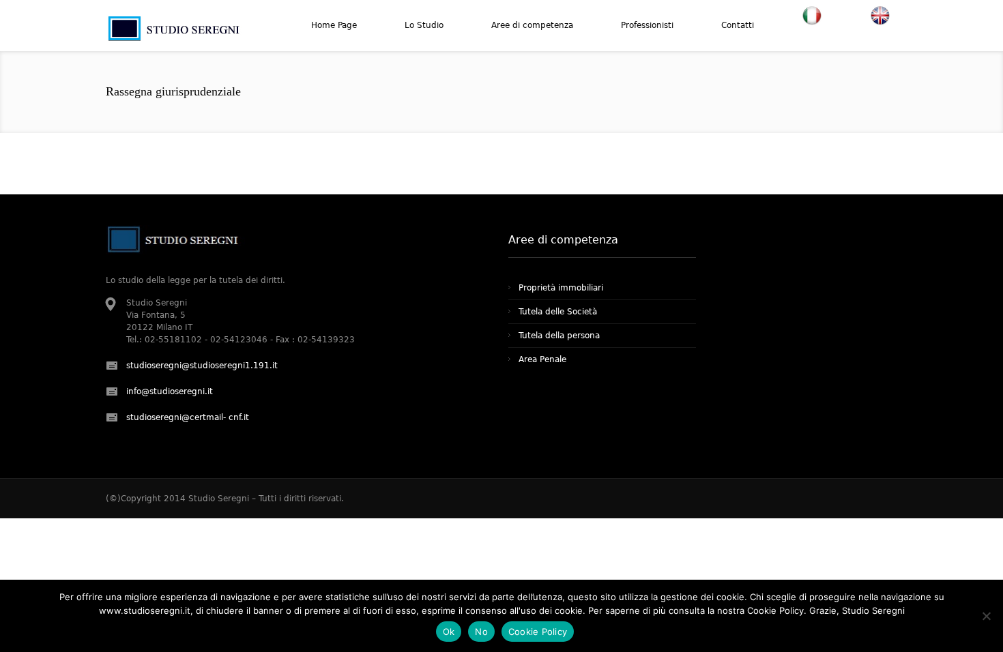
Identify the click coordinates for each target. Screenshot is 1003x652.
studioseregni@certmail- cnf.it (187, 417)
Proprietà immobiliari (561, 288)
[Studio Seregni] (176, 39)
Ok (449, 631)
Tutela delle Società (558, 311)
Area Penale (542, 359)
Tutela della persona (559, 335)
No (481, 631)
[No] (986, 616)
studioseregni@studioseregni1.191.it (202, 365)
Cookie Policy (537, 631)
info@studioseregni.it (169, 391)
